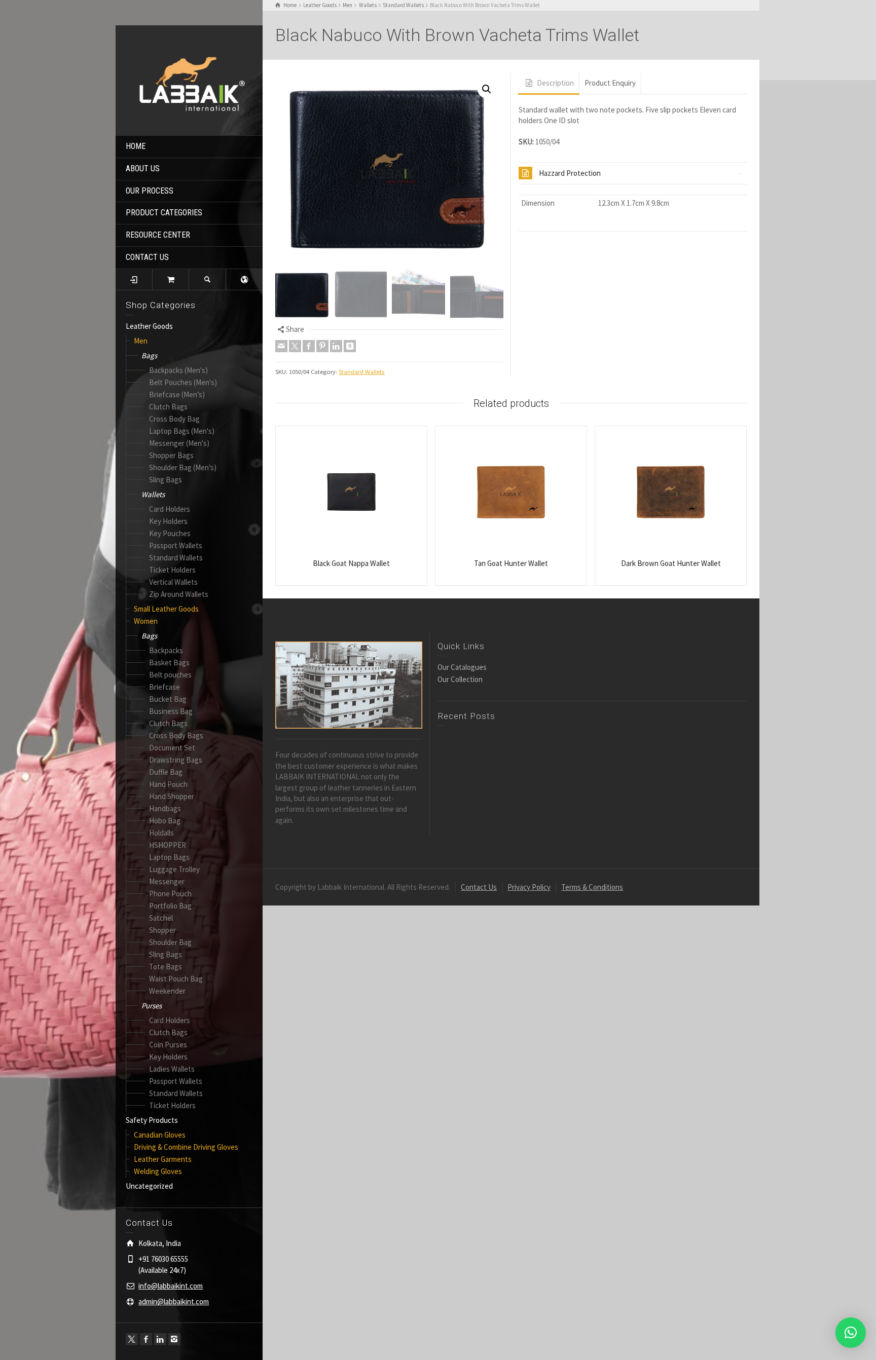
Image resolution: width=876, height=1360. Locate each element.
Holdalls (161, 833)
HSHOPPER (167, 845)
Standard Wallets (176, 557)
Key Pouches (170, 533)
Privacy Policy (529, 887)
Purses (151, 1005)
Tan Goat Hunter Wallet (511, 563)
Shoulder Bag (170, 942)
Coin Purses (168, 1044)
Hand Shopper (171, 796)
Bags (149, 355)
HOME (135, 146)
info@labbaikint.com (170, 1286)
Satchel (161, 918)
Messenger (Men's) (179, 443)
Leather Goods (149, 326)
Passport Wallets (175, 545)
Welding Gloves (158, 1171)
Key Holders (168, 521)
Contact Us (479, 887)
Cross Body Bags (176, 735)
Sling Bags (165, 479)
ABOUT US (143, 168)
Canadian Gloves (160, 1135)
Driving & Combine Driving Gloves (186, 1147)
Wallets (153, 494)
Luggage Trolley (174, 869)
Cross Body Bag (174, 419)
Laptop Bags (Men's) (181, 431)
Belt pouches (170, 674)
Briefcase (164, 687)
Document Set (172, 747)
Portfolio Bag (170, 906)
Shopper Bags (171, 455)
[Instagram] (174, 1339)
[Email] (281, 346)
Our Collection (460, 679)
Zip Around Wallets (178, 594)
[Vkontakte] (350, 346)
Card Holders (169, 509)
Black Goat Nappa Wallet (351, 563)
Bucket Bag (168, 699)
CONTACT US (147, 257)
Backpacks (166, 650)
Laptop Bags (169, 857)
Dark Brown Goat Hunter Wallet (671, 563)
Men (141, 341)
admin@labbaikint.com (173, 1301)
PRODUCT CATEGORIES (164, 212)
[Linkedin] (160, 1339)
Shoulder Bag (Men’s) (182, 467)
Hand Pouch (168, 784)
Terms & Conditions (592, 887)
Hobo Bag (164, 820)
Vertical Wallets (173, 582)
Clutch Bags (168, 406)
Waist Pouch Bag (176, 979)
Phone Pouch (170, 893)
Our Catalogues (462, 667)
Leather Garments (163, 1159)
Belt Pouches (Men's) (183, 382)
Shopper (162, 930)
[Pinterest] (322, 346)
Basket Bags (169, 662)
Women (146, 621)
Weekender (167, 991)
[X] (132, 1339)
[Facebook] (146, 1339)
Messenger (167, 881)
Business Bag (171, 711)
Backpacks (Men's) (178, 370)
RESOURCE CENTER (158, 235)
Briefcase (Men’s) (177, 394)
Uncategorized (149, 1186)
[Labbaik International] (189, 79)
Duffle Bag (165, 772)
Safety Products (152, 1120)
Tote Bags (165, 966)
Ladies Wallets (172, 1069)
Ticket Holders (172, 570)
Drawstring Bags (175, 760)
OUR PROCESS (149, 191)
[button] (487, 89)
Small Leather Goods (166, 609)
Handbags (165, 808)
